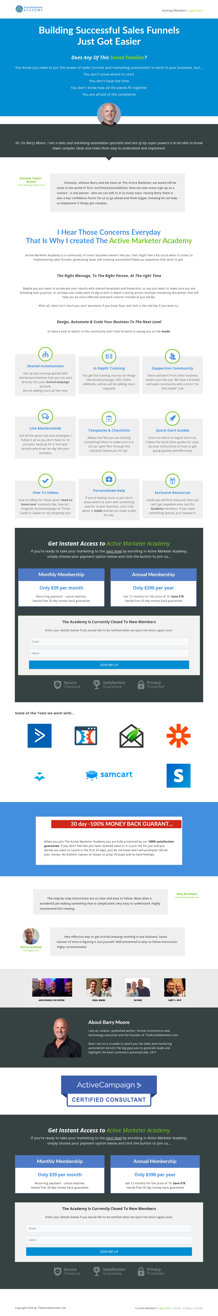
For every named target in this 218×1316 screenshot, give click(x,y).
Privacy (187, 1308)
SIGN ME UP (109, 665)
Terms (177, 1308)
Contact (198, 1308)
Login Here (195, 10)
